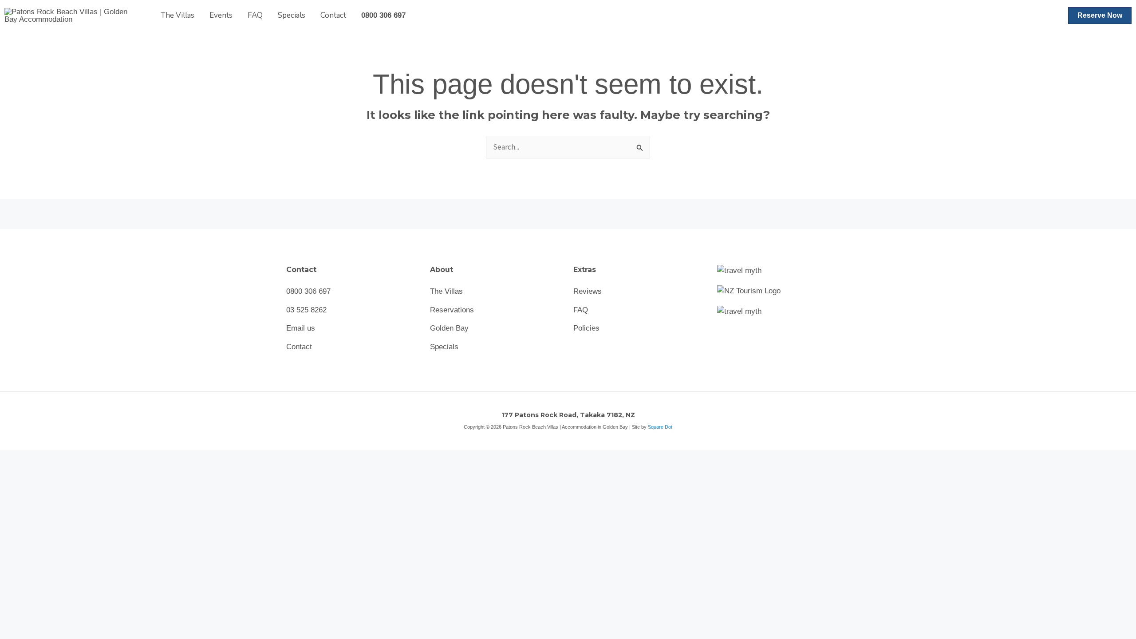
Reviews (587, 291)
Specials (291, 15)
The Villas (177, 15)
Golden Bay (449, 328)
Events (221, 15)
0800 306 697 (383, 15)
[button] (1100, 15)
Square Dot (660, 427)
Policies (586, 328)
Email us (300, 328)
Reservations (452, 310)
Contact (333, 15)
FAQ (255, 15)
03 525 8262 (306, 310)
